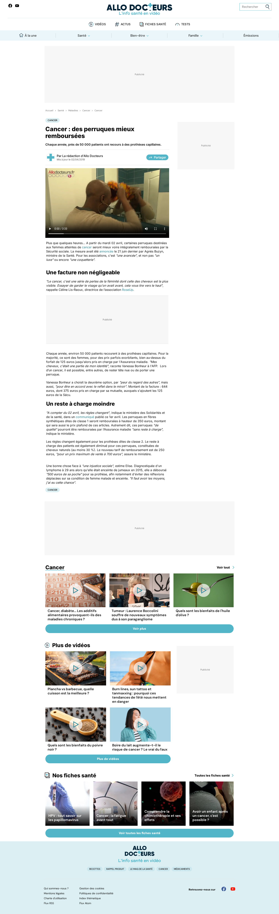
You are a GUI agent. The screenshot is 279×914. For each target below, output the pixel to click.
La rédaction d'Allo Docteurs (82, 156)
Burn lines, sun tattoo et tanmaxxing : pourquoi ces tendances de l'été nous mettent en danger (139, 695)
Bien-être (137, 35)
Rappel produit (115, 869)
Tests (185, 24)
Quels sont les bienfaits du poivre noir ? (75, 747)
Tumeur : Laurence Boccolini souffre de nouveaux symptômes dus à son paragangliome (139, 615)
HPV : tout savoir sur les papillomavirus (64, 818)
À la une (31, 35)
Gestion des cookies (91, 888)
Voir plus (139, 629)
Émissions (251, 35)
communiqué (85, 417)
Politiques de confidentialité (96, 893)
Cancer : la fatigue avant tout (111, 818)
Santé (82, 35)
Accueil (49, 110)
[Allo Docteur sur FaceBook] (10, 6)
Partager (160, 157)
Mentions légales (54, 893)
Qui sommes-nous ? (56, 888)
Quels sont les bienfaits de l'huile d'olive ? (203, 613)
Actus (126, 24)
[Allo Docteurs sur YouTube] (17, 6)
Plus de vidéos (71, 645)
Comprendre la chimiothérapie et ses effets (162, 815)
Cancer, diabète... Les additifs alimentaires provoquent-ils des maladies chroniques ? (74, 615)
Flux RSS (49, 903)
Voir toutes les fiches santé (139, 833)
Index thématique (90, 898)
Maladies (73, 110)
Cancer (86, 110)
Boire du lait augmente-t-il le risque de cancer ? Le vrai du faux (139, 747)
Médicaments (182, 869)
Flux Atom (85, 903)
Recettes (94, 869)
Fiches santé (155, 24)
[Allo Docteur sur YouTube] (233, 889)
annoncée (106, 251)
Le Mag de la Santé (141, 869)
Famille (193, 35)
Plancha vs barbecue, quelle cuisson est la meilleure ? (71, 691)
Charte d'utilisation (55, 898)
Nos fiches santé (74, 775)
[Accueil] (139, 854)
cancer (87, 247)
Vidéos (100, 24)
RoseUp (127, 290)
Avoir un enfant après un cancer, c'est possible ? (210, 815)
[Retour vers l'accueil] (140, 9)
